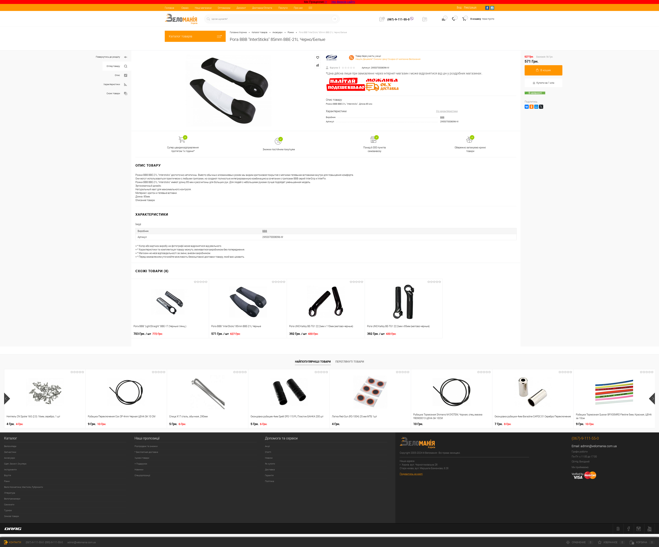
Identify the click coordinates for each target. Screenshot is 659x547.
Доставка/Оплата (262, 8)
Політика (269, 481)
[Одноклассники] (531, 107)
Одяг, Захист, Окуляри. (15, 463)
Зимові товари (11, 516)
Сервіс (185, 8)
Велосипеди (10, 446)
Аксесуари (9, 458)
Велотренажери (12, 498)
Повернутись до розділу (108, 57)
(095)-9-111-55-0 (54, 542)
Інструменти (10, 469)
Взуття (7, 475)
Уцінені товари (142, 458)
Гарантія (269, 475)
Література (9, 493)
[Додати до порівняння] (318, 65)
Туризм (8, 510)
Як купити (270, 463)
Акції (267, 446)
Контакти (14, 542)
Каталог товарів (180, 36)
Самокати (9, 504)
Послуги (283, 8)
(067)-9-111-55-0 (398, 19)
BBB (442, 117)
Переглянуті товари (349, 361)
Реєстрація (470, 7)
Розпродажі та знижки (146, 446)
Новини (269, 458)
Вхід (459, 7)
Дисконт (241, 8)
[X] (541, 107)
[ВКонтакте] (527, 107)
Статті (268, 452)
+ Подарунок (141, 463)
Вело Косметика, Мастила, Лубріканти (23, 487)
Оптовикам (224, 8)
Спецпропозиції (142, 475)
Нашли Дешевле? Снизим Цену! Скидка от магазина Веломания (387, 59)
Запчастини (10, 452)
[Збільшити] (228, 91)
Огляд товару (113, 66)
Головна (169, 8)
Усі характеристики (447, 111)
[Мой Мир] (536, 107)
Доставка (270, 469)
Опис (117, 75)
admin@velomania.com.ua (599, 446)
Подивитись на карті (411, 474)
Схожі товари (113, 93)
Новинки (139, 469)
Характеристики (111, 84)
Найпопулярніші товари (313, 361)
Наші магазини (203, 8)
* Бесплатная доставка (146, 452)
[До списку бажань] (318, 58)
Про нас (298, 8)
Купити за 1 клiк (545, 82)
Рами (7, 481)
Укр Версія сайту (343, 2)
